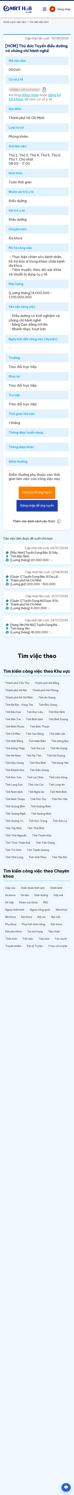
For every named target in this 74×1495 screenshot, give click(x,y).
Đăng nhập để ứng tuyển (37, 505)
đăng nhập (30, 95)
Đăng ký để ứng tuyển (37, 492)
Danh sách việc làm (14, 22)
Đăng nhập (64, 9)
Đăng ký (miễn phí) (18, 1486)
